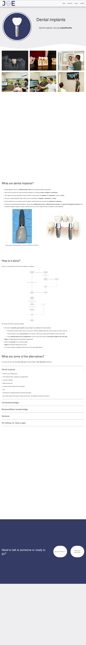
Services (70, 3)
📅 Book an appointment (77, 551)
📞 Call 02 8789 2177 (60, 551)
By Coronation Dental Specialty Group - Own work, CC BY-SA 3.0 (20, 245)
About (76, 3)
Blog (64, 3)
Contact (82, 3)
